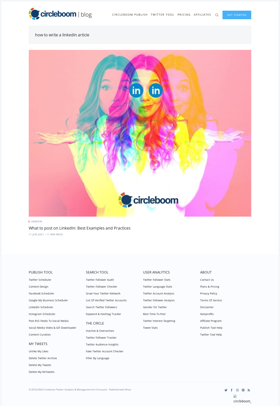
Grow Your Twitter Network (103, 293)
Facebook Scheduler (41, 293)
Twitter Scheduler (40, 280)
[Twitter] (226, 390)
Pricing (184, 14)
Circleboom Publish (130, 14)
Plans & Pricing (209, 286)
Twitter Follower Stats (156, 280)
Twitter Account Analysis (158, 293)
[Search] (216, 14)
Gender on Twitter (155, 307)
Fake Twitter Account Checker (104, 351)
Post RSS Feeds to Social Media (49, 321)
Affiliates (202, 14)
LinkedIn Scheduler (41, 307)
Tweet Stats (150, 327)
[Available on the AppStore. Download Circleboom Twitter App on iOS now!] (242, 399)
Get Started (236, 15)
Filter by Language (97, 358)
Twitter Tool (162, 14)
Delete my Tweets (40, 365)
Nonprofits (207, 314)
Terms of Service (211, 300)
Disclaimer (207, 307)
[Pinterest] (243, 390)
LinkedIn (36, 221)
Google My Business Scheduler (48, 300)
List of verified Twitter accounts (106, 300)
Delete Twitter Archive (43, 358)
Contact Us (207, 280)
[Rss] (248, 390)
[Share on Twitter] (236, 222)
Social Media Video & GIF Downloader (52, 327)
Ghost (128, 389)
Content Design (38, 286)
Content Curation (40, 334)
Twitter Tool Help (211, 334)
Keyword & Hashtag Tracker (103, 314)
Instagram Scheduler (42, 314)
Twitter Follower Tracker (101, 337)
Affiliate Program (211, 321)
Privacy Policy (208, 293)
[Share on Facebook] (241, 222)
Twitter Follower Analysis (159, 300)
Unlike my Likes (38, 351)
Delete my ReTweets (41, 372)
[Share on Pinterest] (250, 222)
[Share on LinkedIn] (245, 222)
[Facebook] (231, 390)
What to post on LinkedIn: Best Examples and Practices (79, 228)
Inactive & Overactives (100, 331)
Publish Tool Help (211, 327)
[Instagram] (237, 390)
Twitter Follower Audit (100, 280)
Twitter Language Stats (157, 286)
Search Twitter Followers (101, 307)
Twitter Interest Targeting (159, 321)
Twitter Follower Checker (101, 286)
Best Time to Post (154, 314)
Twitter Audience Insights (102, 344)
